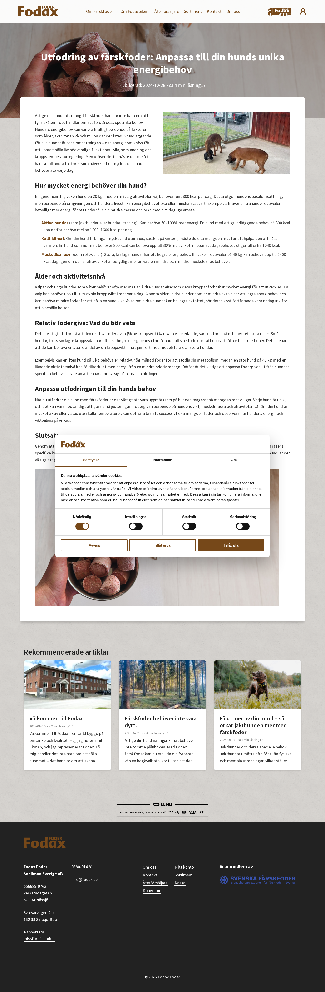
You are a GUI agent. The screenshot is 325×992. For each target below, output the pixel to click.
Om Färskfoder (99, 11)
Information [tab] (162, 460)
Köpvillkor (152, 890)
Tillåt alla (231, 545)
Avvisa (94, 545)
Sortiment (193, 11)
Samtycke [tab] (91, 460)
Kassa (180, 882)
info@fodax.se (84, 879)
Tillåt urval (162, 545)
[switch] (136, 526)
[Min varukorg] (279, 12)
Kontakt (214, 11)
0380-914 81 (82, 867)
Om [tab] (234, 460)
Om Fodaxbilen (133, 11)
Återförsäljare (166, 11)
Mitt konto (184, 867)
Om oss (233, 11)
